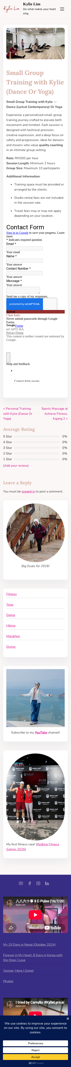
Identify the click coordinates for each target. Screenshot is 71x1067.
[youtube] (21, 885)
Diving (10, 647)
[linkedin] (47, 885)
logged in (28, 491)
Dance (10, 615)
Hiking (10, 625)
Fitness (11, 594)
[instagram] (38, 885)
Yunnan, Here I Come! (18, 971)
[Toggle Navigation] (62, 9)
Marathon (13, 636)
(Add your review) (16, 465)
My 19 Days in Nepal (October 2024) (29, 944)
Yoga (9, 605)
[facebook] (30, 885)
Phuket (8, 981)
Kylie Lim (31, 4)
